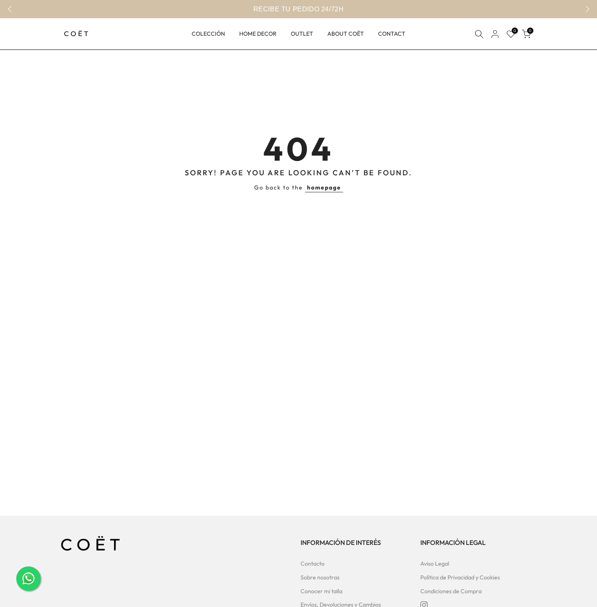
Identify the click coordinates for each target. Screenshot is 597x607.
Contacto (312, 563)
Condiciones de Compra (451, 591)
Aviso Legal (434, 563)
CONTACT (391, 33)
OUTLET (302, 33)
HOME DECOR (258, 33)
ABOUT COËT (345, 33)
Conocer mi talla (321, 591)
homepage (324, 187)
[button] (587, 9)
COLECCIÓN (208, 33)
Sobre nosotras (320, 577)
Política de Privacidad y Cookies (460, 577)
